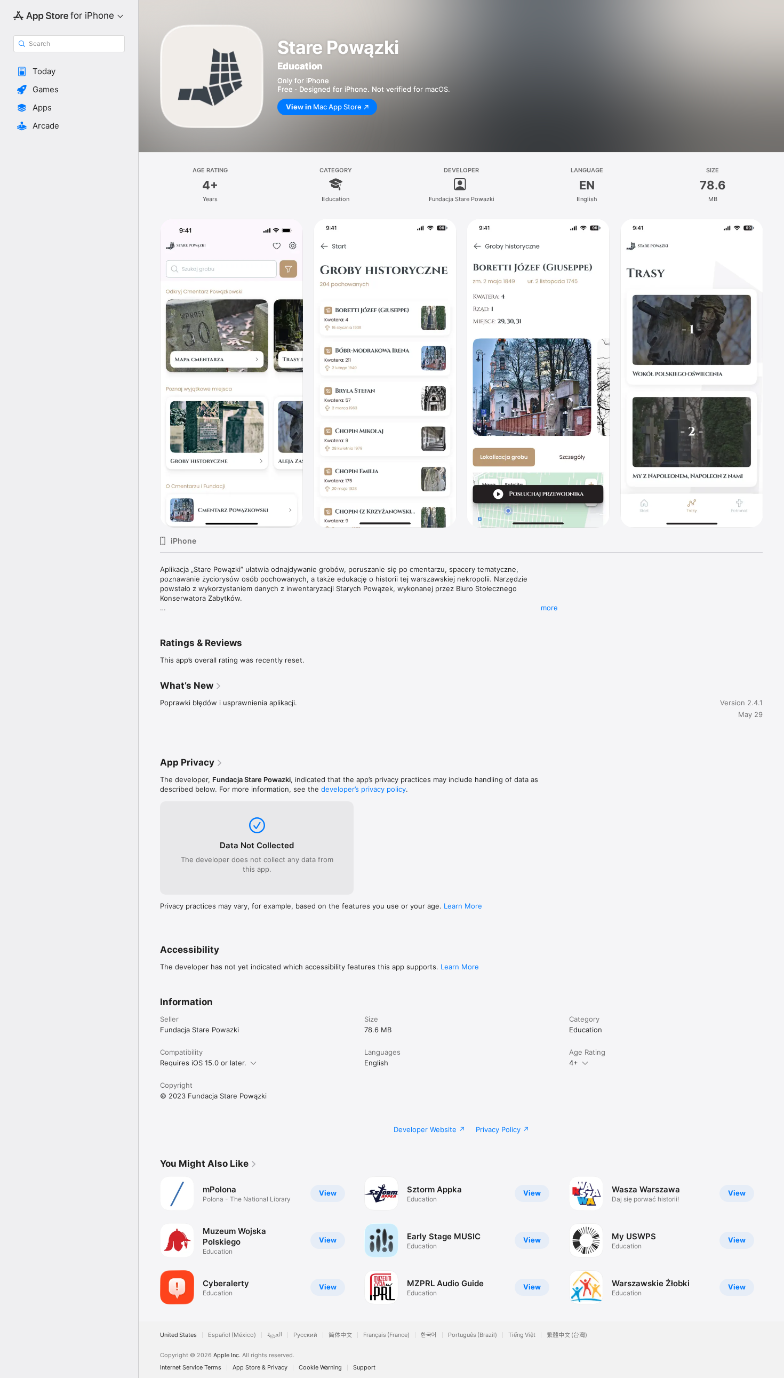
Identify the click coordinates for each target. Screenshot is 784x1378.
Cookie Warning (320, 1368)
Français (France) (386, 1335)
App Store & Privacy (260, 1368)
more (549, 607)
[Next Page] (773, 373)
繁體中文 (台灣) (567, 1335)
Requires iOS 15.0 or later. (203, 1062)
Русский (305, 1335)
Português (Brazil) (472, 1335)
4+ (573, 1062)
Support (364, 1368)
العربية (274, 1335)
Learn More (463, 906)
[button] (69, 71)
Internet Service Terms (190, 1368)
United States (178, 1335)
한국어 (429, 1335)
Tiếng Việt (521, 1335)
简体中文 (340, 1335)
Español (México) (232, 1335)
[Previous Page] (149, 373)
